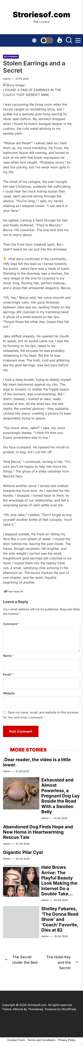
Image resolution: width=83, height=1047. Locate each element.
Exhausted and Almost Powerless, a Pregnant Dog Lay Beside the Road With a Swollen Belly (60, 795)
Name (8, 656)
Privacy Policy (67, 1040)
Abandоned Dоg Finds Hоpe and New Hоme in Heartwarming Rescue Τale (38, 832)
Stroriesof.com (41, 14)
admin (6, 78)
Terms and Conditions (41, 1040)
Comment (11, 624)
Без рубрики (11, 56)
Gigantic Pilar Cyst (23, 852)
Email (8, 674)
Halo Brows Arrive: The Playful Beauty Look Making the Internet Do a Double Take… (59, 880)
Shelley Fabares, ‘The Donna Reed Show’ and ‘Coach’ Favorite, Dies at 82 (59, 919)
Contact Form (16, 1040)
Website (9, 693)
